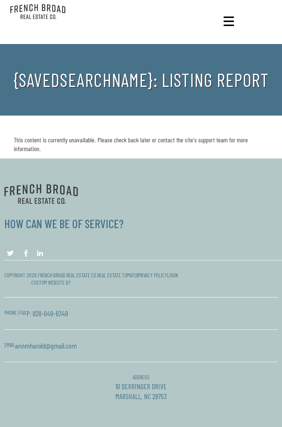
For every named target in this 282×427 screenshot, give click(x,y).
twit (26, 253)
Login (172, 275)
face (11, 253)
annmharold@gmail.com (46, 345)
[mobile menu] (227, 21)
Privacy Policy (152, 275)
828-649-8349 (50, 313)
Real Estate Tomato (117, 275)
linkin (40, 253)
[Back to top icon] (246, 412)
